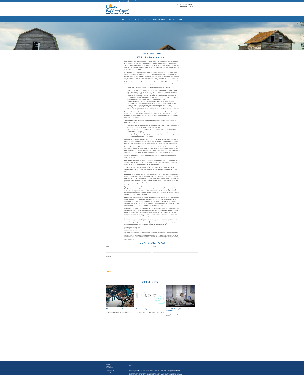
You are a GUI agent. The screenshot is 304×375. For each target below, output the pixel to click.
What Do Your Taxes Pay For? (115, 309)
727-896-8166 (111, 366)
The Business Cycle (142, 309)
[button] (122, 19)
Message (108, 257)
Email (154, 246)
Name (107, 246)
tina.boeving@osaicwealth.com (130, 1)
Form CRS (133, 365)
